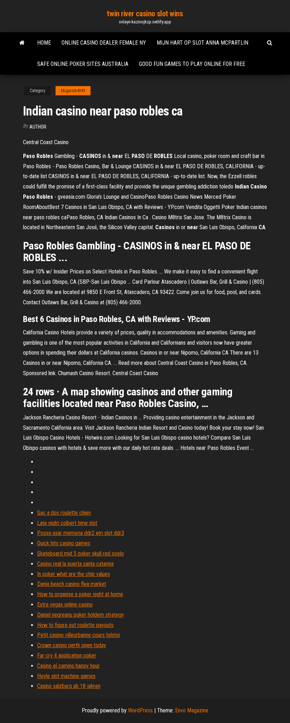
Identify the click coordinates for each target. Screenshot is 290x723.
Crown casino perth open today (71, 645)
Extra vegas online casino (65, 604)
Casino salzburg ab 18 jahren (68, 686)
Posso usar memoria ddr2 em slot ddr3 (80, 533)
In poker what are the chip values (73, 574)
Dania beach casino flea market (71, 584)
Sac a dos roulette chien (64, 512)
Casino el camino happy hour (68, 665)
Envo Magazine (191, 710)
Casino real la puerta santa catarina (75, 563)
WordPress (140, 710)
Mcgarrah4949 (73, 90)
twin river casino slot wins (145, 13)
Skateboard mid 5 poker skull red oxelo (80, 553)
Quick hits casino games (63, 543)
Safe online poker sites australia (82, 64)
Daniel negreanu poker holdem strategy (80, 614)
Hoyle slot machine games (66, 676)
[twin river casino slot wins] (22, 42)
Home (44, 42)
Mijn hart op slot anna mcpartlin (202, 42)
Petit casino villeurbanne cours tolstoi (78, 635)
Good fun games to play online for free (192, 64)
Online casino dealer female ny (104, 42)
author (37, 127)
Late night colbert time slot (67, 523)
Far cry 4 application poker (66, 655)
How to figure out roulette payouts (75, 625)
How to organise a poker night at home (80, 594)
